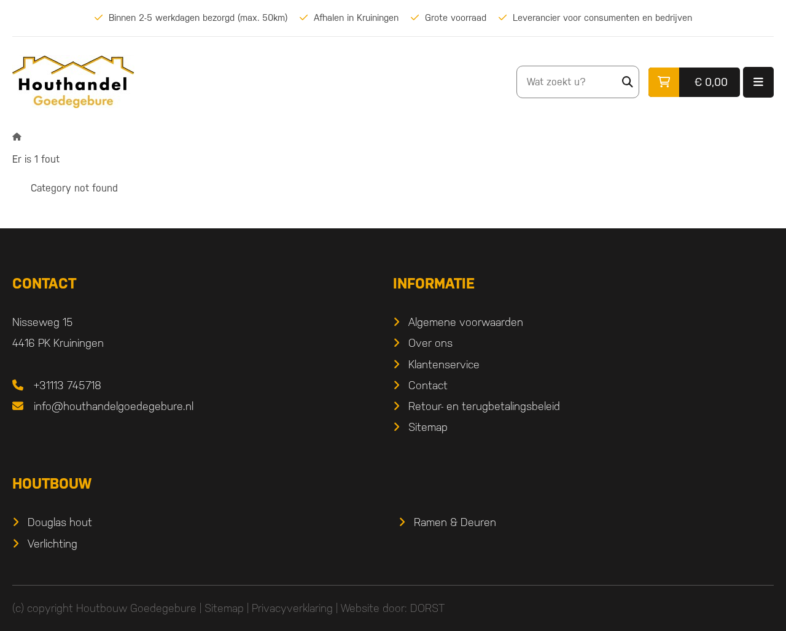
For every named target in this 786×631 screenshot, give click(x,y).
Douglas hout (60, 522)
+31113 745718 (67, 385)
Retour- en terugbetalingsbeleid (484, 406)
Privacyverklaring (292, 608)
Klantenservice (444, 364)
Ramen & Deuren (455, 522)
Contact (428, 385)
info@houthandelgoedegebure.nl (113, 406)
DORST (427, 608)
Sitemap (428, 426)
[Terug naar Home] (16, 136)
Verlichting (52, 543)
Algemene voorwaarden (465, 322)
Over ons (430, 342)
